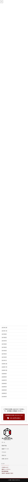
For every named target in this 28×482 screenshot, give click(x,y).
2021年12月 (4, 327)
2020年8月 (4, 377)
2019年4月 (4, 396)
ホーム (3, 442)
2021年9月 (4, 334)
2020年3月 (4, 393)
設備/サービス (5, 448)
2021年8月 (4, 337)
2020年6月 (4, 383)
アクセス (4, 452)
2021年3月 (4, 353)
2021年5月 (4, 347)
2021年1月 (4, 360)
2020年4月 (4, 390)
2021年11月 (4, 330)
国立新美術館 (5, 471)
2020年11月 (4, 367)
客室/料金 (4, 445)
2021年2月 (4, 357)
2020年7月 (4, 380)
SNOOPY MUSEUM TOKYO (7, 473)
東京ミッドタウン (6, 469)
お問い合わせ (5, 458)
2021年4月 (4, 350)
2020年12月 (4, 363)
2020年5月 (4, 386)
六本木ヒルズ (5, 467)
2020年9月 (4, 373)
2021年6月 (4, 344)
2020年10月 (4, 370)
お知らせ (4, 455)
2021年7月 (4, 340)
